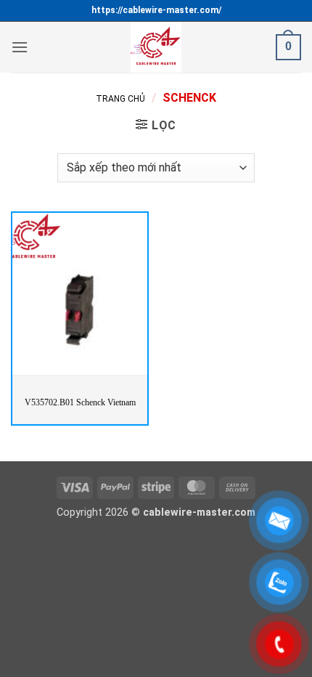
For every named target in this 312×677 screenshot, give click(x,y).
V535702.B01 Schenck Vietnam (80, 402)
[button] (19, 47)
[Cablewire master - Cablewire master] (156, 47)
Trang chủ (120, 99)
